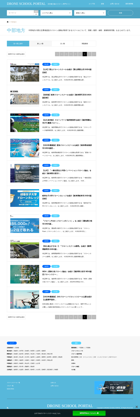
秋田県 (32, 351)
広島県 (32, 363)
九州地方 (9, 369)
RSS (7, 408)
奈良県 (44, 360)
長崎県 (27, 369)
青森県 (16, 351)
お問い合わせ (114, 4)
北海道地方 (10, 347)
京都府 (27, 360)
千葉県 (38, 354)
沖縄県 (56, 369)
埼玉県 (32, 354)
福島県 (44, 351)
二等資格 (87, 347)
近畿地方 (9, 360)
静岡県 (55, 357)
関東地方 (9, 354)
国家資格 (74, 347)
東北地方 (9, 351)
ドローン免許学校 (76, 354)
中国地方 (9, 363)
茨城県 (16, 354)
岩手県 (21, 351)
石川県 (27, 357)
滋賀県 (21, 360)
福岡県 (16, 369)
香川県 (21, 366)
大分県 (38, 369)
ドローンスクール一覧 (13, 382)
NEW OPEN (10, 389)
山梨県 (38, 357)
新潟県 (16, 357)
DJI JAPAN (74, 357)
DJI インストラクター (101, 357)
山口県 (38, 363)
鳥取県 (16, 363)
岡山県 (27, 363)
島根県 (21, 363)
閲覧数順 (85, 43)
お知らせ (53, 382)
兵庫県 (38, 360)
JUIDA (73, 363)
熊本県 (32, 369)
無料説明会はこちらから (88, 413)
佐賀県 (21, 369)
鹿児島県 (49, 369)
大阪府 (32, 360)
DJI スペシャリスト (86, 357)
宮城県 (27, 351)
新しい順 (40, 43)
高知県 (32, 366)
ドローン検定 (75, 366)
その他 (73, 369)
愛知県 (60, 357)
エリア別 (92, 4)
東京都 (44, 354)
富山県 (21, 357)
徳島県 (16, 366)
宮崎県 (44, 369)
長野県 (44, 357)
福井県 (32, 357)
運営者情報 (129, 4)
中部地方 (9, 357)
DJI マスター (113, 357)
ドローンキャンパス (77, 351)
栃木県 (21, 354)
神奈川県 (49, 354)
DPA (72, 360)
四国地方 (9, 366)
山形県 (38, 351)
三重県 (16, 360)
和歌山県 (49, 360)
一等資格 (80, 347)
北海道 (17, 347)
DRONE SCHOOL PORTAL (70, 406)
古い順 (62, 43)
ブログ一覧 (10, 386)
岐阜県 (49, 357)
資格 (102, 4)
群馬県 (27, 354)
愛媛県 (27, 366)
